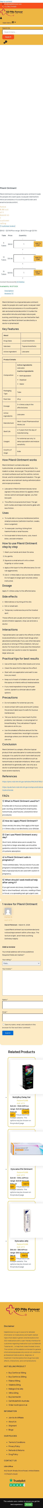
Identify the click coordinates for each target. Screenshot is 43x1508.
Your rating (7, 960)
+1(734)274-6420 (11, 1474)
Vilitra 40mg (13, 1393)
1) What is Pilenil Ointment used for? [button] (20, 801)
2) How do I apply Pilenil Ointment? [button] (20, 820)
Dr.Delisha (20, 282)
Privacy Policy (14, 1446)
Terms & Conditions (17, 1442)
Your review (7, 969)
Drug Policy (13, 1454)
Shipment (13, 1425)
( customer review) (7, 226)
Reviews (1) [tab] (9, 293)
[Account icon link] (1, 18)
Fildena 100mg (14, 1380)
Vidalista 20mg (15, 1385)
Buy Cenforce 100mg (17, 1372)
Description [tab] (9, 291)
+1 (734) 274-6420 (9, 6)
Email (4, 1012)
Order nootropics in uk (18, 1405)
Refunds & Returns (16, 1450)
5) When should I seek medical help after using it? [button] (20, 881)
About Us (12, 1421)
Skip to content (6, 1)
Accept (28, 1504)
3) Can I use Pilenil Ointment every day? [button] (19, 836)
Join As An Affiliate (16, 1417)
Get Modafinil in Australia (19, 1401)
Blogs (11, 1429)
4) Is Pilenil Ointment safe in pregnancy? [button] (16, 858)
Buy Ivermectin (15, 1397)
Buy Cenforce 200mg (17, 1376)
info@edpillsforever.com (12, 4)
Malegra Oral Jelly (16, 1389)
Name (5, 999)
